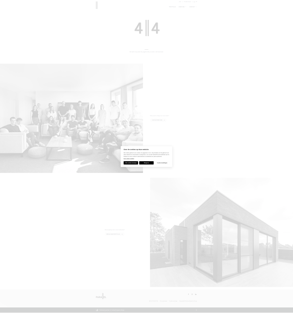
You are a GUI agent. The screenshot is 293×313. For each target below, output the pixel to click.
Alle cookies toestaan (131, 162)
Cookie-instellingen (162, 162)
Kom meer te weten (129, 158)
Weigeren (146, 162)
